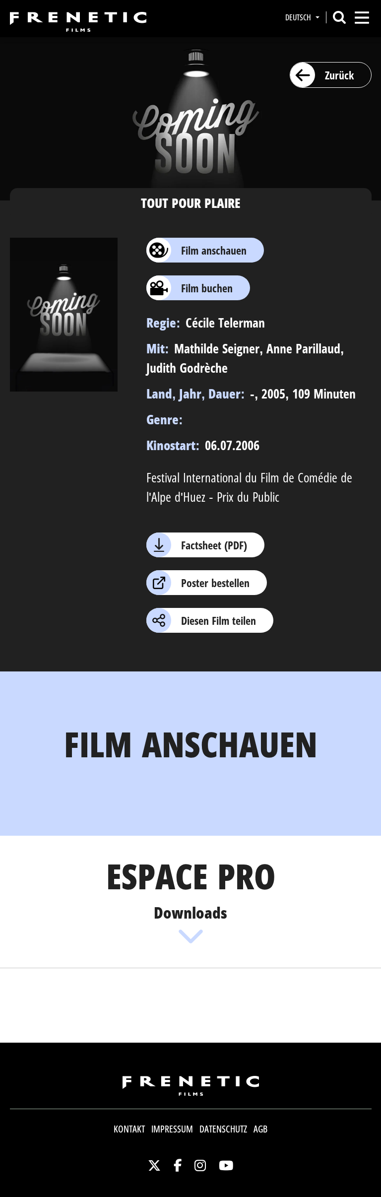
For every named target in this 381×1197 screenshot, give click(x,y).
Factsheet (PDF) (214, 544)
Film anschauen (214, 250)
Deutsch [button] (299, 17)
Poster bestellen (215, 582)
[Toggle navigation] (362, 17)
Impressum (172, 1129)
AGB (260, 1129)
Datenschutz (223, 1129)
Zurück (339, 74)
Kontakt (129, 1129)
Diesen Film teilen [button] (218, 620)
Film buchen (207, 287)
